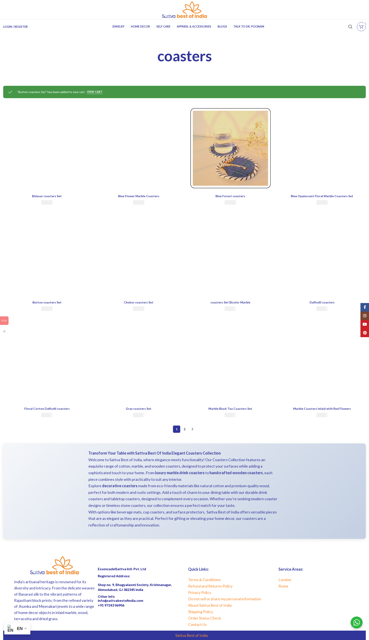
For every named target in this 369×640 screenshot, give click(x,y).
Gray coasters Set (138, 408)
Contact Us (197, 624)
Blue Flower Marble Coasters (138, 196)
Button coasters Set (47, 302)
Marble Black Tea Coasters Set (230, 408)
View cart (94, 91)
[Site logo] (184, 9)
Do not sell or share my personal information (224, 598)
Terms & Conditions (204, 579)
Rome (283, 586)
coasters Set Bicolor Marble (230, 302)
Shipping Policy (200, 611)
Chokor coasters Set (138, 302)
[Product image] (47, 148)
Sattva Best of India (191, 635)
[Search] (350, 26)
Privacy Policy (199, 592)
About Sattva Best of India (210, 605)
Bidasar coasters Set (47, 196)
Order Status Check (204, 618)
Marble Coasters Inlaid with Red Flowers (322, 408)
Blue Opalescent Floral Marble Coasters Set (322, 196)
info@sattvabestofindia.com (120, 600)
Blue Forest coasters (230, 196)
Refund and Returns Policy (210, 586)
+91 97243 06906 (111, 605)
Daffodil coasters (322, 302)
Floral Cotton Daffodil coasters (47, 408)
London (284, 579)
